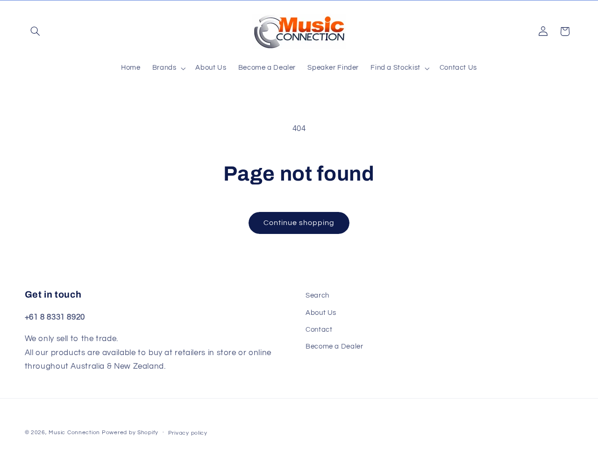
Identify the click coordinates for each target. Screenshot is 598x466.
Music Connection (74, 432)
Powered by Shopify (130, 432)
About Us (321, 312)
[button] (35, 31)
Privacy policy (187, 433)
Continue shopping (299, 222)
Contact (319, 329)
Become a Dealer (334, 346)
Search (317, 295)
